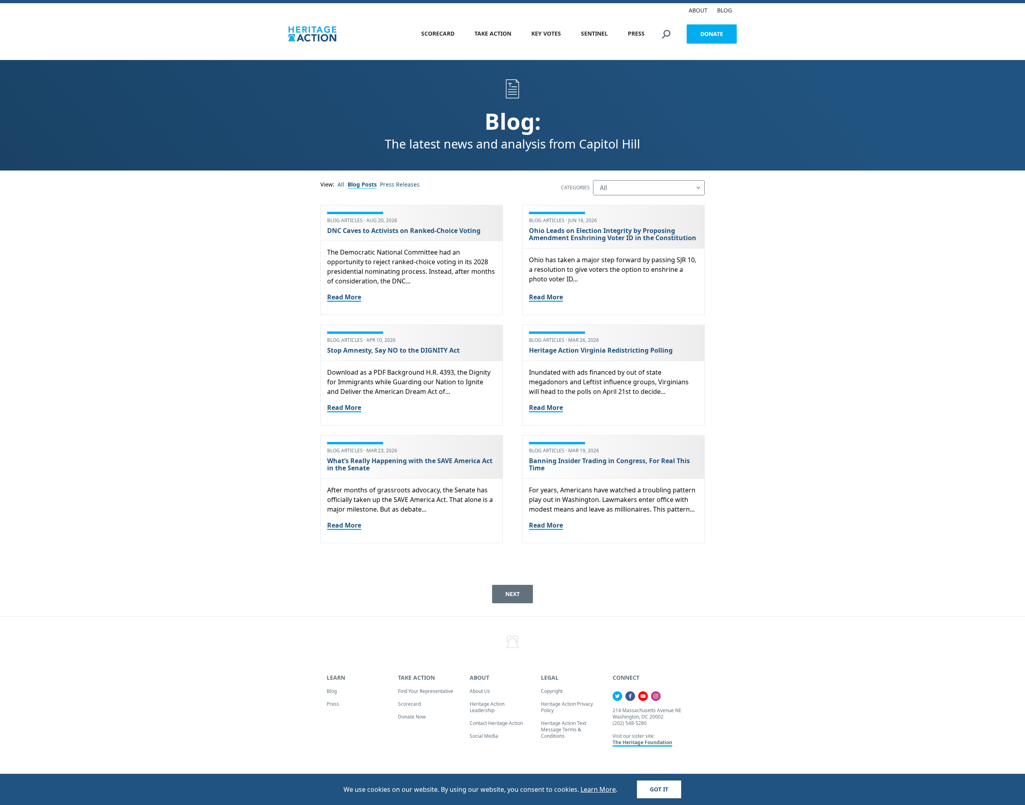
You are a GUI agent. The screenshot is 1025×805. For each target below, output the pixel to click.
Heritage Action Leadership (487, 707)
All (341, 184)
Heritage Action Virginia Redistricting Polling (601, 350)
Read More (344, 297)
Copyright (552, 691)
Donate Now (412, 716)
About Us (480, 691)
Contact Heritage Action (496, 723)
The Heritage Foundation (642, 742)
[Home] (312, 34)
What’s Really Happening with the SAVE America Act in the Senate (409, 464)
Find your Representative (425, 691)
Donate (711, 34)
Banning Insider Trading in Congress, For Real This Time (609, 464)
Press (333, 704)
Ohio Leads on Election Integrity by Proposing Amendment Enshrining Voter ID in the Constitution (612, 234)
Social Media (484, 736)
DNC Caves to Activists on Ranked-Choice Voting (403, 230)
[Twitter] (617, 696)
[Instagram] (656, 696)
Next (512, 594)
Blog (332, 691)
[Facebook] (630, 696)
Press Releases (400, 184)
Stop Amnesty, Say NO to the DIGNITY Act (394, 350)
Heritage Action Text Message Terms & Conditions (563, 729)
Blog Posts (362, 184)
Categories (575, 188)
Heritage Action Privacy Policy (567, 707)
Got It (659, 789)
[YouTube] (643, 696)
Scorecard (409, 704)
